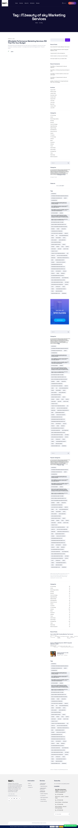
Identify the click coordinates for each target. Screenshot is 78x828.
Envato (64, 244)
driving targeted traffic (55, 244)
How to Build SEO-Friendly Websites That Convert (59, 46)
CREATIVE (66, 233)
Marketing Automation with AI (63, 257)
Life (67, 253)
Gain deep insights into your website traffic (58, 58)
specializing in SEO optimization (57, 284)
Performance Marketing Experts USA (58, 268)
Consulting (63, 228)
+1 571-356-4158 (11, 794)
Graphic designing (44, 793)
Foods (62, 246)
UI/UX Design (53, 147)
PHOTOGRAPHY (58, 271)
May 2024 (52, 104)
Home (16, 3)
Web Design (52, 154)
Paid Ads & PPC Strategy (61, 262)
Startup (66, 284)
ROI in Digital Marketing (55, 277)
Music (51, 140)
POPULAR (64, 271)
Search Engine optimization (43, 788)
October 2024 (53, 96)
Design (52, 237)
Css (56, 235)
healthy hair (65, 248)
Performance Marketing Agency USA (58, 266)
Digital (64, 237)
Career (58, 228)
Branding (52, 120)
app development (54, 365)
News (52, 412)
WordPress (64, 293)
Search (67, 40)
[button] (70, 826)
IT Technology (53, 136)
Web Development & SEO (55, 293)
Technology (58, 286)
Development (58, 237)
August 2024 (52, 98)
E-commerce (43, 795)
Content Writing (43, 801)
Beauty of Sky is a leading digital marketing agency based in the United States (59, 219)
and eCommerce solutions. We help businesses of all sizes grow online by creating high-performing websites (59, 207)
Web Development (53, 156)
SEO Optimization (65, 277)
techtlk (51, 81)
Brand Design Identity (54, 118)
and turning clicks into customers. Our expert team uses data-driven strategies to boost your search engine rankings (60, 210)
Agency (65, 350)
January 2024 (53, 105)
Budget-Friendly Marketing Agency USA (58, 224)
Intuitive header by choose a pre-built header (59, 55)
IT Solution (52, 135)
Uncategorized (53, 151)
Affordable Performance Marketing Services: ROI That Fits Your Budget (27, 42)
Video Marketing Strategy (61, 288)
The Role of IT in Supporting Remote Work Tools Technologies (59, 82)
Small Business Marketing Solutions (58, 432)
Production (52, 142)
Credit (52, 235)
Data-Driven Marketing (63, 235)
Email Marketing (53, 129)
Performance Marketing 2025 (56, 264)
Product (53, 273)
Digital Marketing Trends (56, 242)
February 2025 (53, 91)
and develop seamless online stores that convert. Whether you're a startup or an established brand (59, 203)
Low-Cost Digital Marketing (62, 255)
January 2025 (53, 93)
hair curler (53, 248)
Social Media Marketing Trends (57, 282)
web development (59, 291)
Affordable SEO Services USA (56, 350)
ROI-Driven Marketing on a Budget (57, 275)
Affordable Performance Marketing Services (59, 195)
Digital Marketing (53, 126)
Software (52, 144)
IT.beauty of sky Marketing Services (58, 253)
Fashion (51, 133)
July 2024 (52, 100)
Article (51, 117)
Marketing (53, 257)
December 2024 (53, 95)
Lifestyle (52, 138)
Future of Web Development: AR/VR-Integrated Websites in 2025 (61, 643)
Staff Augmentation (44, 797)
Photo (52, 271)
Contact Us (30, 787)
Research (63, 273)
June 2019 (52, 107)
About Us (26, 3)
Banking (61, 365)
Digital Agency (54, 392)
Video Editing (43, 799)
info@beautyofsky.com (12, 795)
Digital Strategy (53, 127)
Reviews (37, 3)
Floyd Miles (52, 66)
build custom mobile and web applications (59, 226)
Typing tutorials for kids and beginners (57, 53)
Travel (51, 145)
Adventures (53, 193)
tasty (52, 286)
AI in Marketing (54, 200)
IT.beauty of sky (54, 251)
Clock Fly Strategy (53, 124)
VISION (52, 291)
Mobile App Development (42, 791)
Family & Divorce (53, 131)
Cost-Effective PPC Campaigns (56, 233)
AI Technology (53, 115)
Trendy (52, 288)
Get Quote (32, 3)
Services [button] (21, 3)
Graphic (67, 246)
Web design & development (43, 784)
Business (52, 122)
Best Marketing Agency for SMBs (57, 222)
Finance (57, 246)
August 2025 (52, 89)
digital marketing (62, 392)
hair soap (59, 248)
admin (12, 51)
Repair (58, 273)
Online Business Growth (59, 412)
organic (52, 262)
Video (51, 153)
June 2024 (52, 102)
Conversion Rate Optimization (56, 383)
